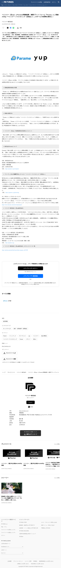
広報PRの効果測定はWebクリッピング (27, 533)
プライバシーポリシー (18, 561)
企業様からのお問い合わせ (23, 563)
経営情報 (5, 321)
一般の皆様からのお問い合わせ (37, 563)
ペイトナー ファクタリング (10, 339)
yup (29, 335)
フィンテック (12, 335)
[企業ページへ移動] (31, 387)
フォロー (30, 402)
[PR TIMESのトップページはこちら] (9, 2)
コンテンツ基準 (28, 561)
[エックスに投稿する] (7, 28)
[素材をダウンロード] (18, 28)
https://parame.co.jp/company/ (12, 168)
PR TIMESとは (4, 524)
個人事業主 (44, 335)
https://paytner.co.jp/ (23, 410)
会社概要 (9, 561)
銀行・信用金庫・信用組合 (20, 328)
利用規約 (35, 561)
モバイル (15, 5)
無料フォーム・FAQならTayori (47, 525)
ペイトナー (36, 335)
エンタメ (26, 5)
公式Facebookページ (5, 543)
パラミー (28, 339)
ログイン (54, 2)
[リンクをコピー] (20, 28)
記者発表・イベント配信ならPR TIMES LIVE (28, 528)
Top (2, 5)
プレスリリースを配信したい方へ (8, 532)
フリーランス (22, 335)
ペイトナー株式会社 (21, 372)
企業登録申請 (47, 2)
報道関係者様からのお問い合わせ (46, 561)
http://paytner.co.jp (10, 242)
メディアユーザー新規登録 (30, 276)
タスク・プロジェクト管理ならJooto (49, 522)
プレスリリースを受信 (36, 2)
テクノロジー (8, 5)
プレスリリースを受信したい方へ (8, 529)
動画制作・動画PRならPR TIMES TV (27, 525)
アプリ (20, 5)
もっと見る (57, 444)
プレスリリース (11, 372)
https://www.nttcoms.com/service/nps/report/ (12, 204)
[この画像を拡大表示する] (7, 301)
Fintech (5, 335)
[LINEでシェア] (13, 28)
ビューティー (33, 5)
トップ (3, 372)
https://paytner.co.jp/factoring (12, 192)
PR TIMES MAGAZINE (24, 531)
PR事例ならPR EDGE (45, 528)
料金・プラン (4, 526)
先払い (35, 339)
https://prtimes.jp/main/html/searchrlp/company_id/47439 (15, 250)
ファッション (41, 5)
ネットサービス (7, 328)
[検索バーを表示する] (59, 2)
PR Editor (21, 536)
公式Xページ (4, 550)
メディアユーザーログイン (30, 268)
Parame (21, 339)
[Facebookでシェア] (10, 28)
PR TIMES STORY (23, 522)
